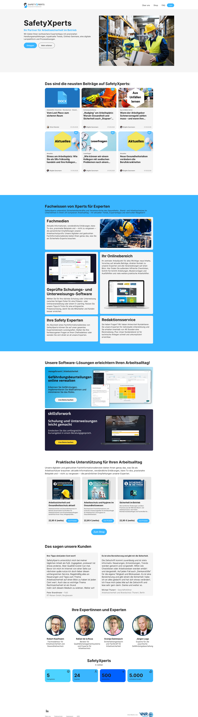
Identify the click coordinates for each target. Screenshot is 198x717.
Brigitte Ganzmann (92, 127)
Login (170, 5)
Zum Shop (99, 532)
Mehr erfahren (46, 45)
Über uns (146, 5)
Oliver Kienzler (54, 127)
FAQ (163, 5)
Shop (156, 5)
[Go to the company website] (146, 715)
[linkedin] (47, 711)
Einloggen (30, 45)
